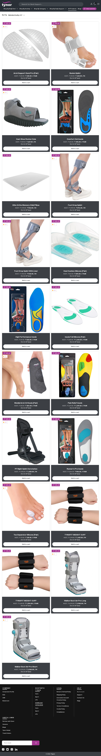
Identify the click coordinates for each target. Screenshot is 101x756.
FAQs (78, 700)
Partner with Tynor (8, 721)
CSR (3, 697)
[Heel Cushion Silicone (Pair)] (75, 243)
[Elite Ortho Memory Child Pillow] (26, 177)
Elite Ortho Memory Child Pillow (26, 205)
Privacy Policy (61, 703)
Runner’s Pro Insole (75, 469)
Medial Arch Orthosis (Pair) (26, 403)
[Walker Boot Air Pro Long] (75, 573)
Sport (37, 697)
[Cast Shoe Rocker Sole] (26, 111)
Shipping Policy (61, 694)
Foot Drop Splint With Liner (26, 271)
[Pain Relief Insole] (75, 375)
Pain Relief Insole (75, 403)
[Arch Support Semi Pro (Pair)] (26, 45)
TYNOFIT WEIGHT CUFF (75, 535)
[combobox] (51, 4)
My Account (80, 691)
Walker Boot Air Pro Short (26, 667)
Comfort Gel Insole (75, 139)
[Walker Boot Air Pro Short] (26, 639)
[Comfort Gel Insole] (75, 111)
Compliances (61, 712)
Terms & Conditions (63, 706)
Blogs (79, 9)
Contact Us (80, 697)
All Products (72, 9)
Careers (5, 724)
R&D (3, 694)
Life (36, 699)
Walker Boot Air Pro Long (75, 601)
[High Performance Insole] (26, 309)
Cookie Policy (61, 709)
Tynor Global (6, 730)
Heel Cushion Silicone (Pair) (75, 271)
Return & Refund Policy (64, 691)
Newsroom (5, 700)
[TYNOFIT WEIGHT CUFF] (75, 507)
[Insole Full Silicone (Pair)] (75, 309)
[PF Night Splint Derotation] (26, 441)
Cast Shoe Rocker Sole (26, 139)
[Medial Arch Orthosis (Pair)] (26, 375)
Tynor (53, 754)
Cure (36, 694)
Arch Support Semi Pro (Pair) (26, 73)
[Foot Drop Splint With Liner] (26, 243)
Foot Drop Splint (75, 205)
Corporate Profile (8, 691)
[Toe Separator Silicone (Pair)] (26, 507)
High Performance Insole (26, 337)
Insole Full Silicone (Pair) (75, 337)
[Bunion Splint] (75, 45)
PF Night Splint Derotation (26, 469)
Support (79, 694)
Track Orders (6, 733)
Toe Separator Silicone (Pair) (26, 535)
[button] (98, 4)
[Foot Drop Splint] (75, 177)
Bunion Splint (75, 73)
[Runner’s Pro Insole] (75, 441)
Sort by (4, 15)
